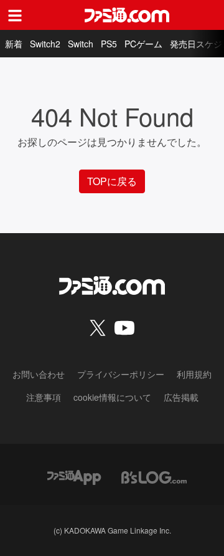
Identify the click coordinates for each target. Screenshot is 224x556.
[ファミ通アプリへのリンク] (74, 476)
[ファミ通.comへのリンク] (127, 14)
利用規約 (194, 374)
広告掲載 (181, 397)
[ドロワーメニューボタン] (15, 15)
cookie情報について (112, 397)
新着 (13, 43)
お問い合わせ (38, 374)
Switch (80, 43)
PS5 (109, 43)
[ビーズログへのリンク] (154, 476)
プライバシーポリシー (120, 374)
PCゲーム (143, 43)
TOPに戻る (112, 181)
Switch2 (45, 43)
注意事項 (43, 397)
